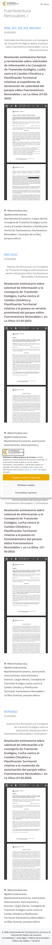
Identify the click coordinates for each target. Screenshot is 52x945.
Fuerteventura (23, 230)
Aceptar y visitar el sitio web (26, 477)
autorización (38, 440)
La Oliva (8, 695)
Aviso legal (21, 938)
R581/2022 (10, 254)
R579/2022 (10, 711)
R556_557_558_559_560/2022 (22, 28)
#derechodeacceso (17, 210)
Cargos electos (39, 218)
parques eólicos (12, 238)
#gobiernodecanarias (15, 214)
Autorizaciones (12, 444)
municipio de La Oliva (29, 234)
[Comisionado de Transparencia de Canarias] (10, 4)
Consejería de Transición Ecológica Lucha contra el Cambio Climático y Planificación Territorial (26, 226)
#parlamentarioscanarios (17, 218)
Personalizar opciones (26, 492)
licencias (17, 695)
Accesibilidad (8, 938)
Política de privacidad (39, 938)
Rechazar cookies (26, 485)
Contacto (35, 940)
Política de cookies (31, 469)
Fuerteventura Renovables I (30, 691)
